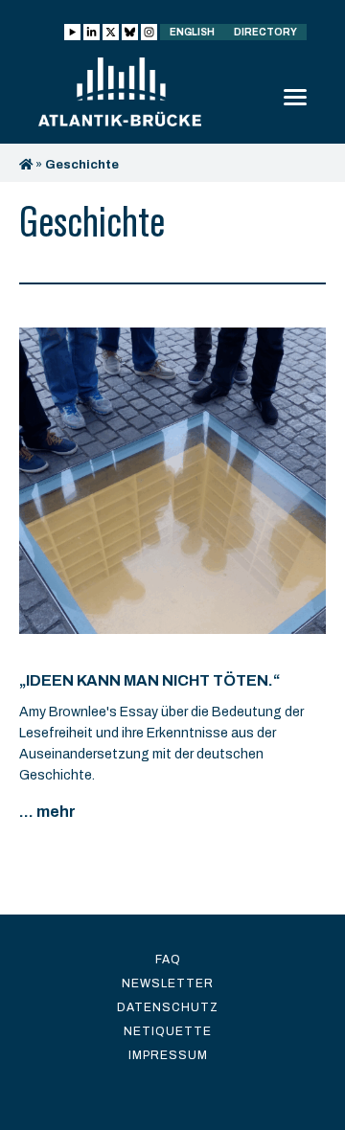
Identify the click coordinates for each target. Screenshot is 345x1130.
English (192, 32)
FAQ (168, 959)
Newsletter (168, 983)
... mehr (47, 811)
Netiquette (168, 1031)
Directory (265, 32)
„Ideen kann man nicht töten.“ (149, 680)
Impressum (168, 1055)
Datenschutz (167, 1007)
